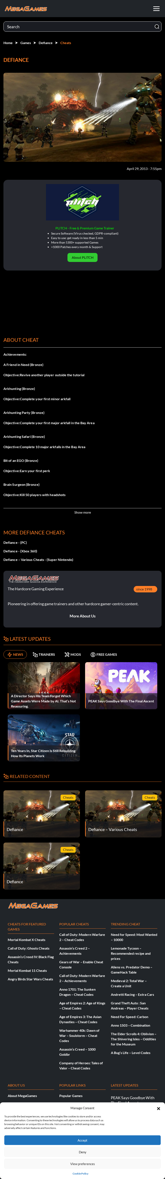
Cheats (65, 43)
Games (25, 43)
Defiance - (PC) (15, 542)
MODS (75, 654)
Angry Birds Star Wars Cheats (30, 979)
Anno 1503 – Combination (130, 1025)
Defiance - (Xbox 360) (20, 551)
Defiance (46, 43)
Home (8, 43)
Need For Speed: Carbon (129, 1017)
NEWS (18, 654)
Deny (82, 1152)
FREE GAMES (106, 654)
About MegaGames (22, 1096)
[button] (158, 1108)
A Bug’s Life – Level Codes (130, 1053)
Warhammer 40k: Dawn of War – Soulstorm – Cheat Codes (79, 1035)
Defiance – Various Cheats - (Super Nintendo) (38, 560)
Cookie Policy (80, 1173)
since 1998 (144, 589)
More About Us (83, 616)
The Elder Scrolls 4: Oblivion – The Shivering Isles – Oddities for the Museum (133, 1039)
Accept (82, 1140)
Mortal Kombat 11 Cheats (27, 970)
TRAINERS (47, 654)
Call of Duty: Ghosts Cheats (28, 948)
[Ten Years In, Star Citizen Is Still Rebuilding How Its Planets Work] (44, 737)
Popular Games (70, 1096)
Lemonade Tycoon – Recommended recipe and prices (131, 953)
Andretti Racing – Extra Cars (132, 994)
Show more (82, 512)
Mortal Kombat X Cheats (26, 940)
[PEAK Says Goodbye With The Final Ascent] (121, 685)
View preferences (82, 1164)
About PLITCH (82, 257)
